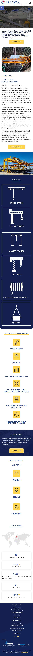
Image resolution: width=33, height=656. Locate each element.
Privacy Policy (24, 652)
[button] (2, 8)
